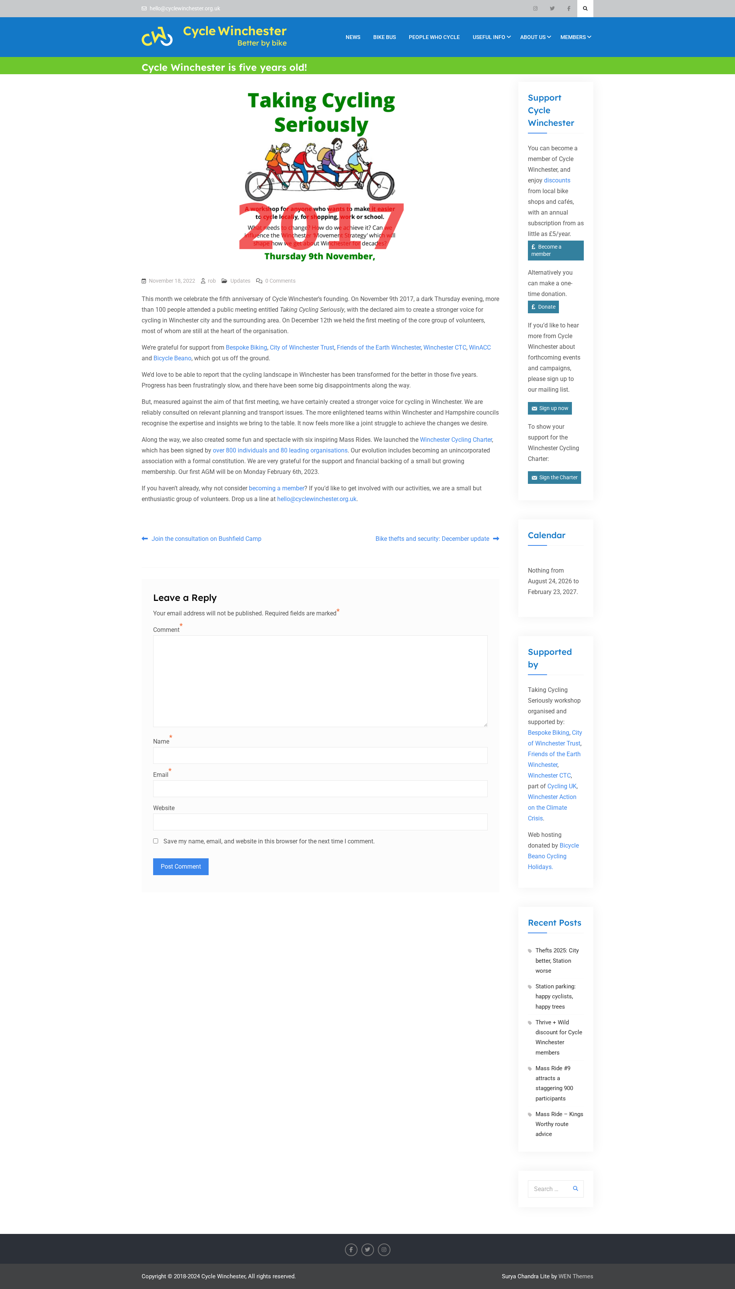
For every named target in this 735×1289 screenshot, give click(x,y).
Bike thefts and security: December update (432, 538)
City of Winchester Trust (302, 347)
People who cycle (434, 37)
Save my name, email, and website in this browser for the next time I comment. (269, 841)
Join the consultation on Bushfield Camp (206, 538)
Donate (546, 307)
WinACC (480, 347)
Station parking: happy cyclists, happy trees (556, 996)
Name (161, 741)
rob (212, 281)
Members (573, 37)
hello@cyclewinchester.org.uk (185, 9)
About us (533, 37)
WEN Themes (576, 1276)
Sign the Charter (558, 477)
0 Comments (280, 281)
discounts (557, 180)
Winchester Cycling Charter (456, 439)
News (353, 37)
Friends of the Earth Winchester (379, 347)
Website (164, 808)
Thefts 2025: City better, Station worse (557, 960)
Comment (166, 629)
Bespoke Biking (246, 347)
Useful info (489, 37)
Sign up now (553, 408)
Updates (240, 281)
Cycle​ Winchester (235, 30)
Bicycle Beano (172, 358)
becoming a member (276, 488)
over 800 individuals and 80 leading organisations (280, 450)
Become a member (546, 250)
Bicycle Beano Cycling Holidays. (553, 856)
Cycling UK (562, 786)
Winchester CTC (444, 347)
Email (160, 774)
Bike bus (384, 37)
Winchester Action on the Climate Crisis (552, 807)
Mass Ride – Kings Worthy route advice (559, 1124)
